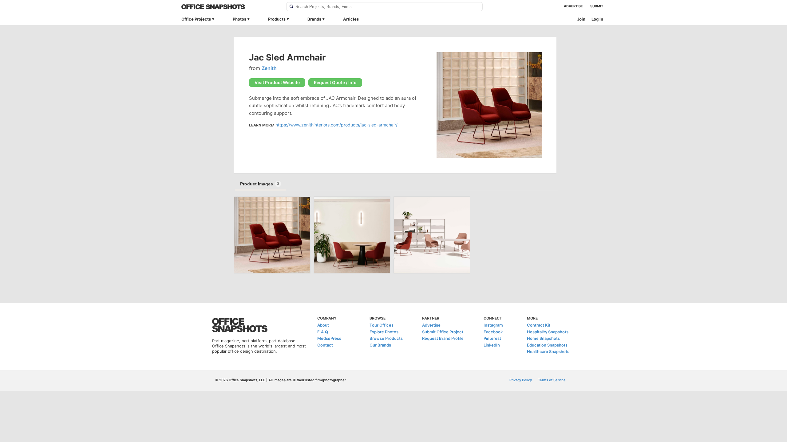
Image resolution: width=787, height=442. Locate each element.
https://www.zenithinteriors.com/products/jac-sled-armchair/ (336, 124)
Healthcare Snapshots (548, 351)
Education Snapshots (547, 345)
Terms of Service (552, 380)
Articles (351, 19)
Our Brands (380, 345)
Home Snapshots (543, 338)
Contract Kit (538, 325)
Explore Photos (384, 331)
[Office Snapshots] (229, 7)
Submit (596, 6)
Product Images (259, 183)
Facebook (493, 331)
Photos (239, 19)
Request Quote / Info (335, 82)
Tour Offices (382, 325)
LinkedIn (492, 345)
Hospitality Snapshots (547, 331)
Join (581, 19)
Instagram (493, 325)
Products (277, 19)
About (323, 325)
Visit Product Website (277, 82)
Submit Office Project (442, 331)
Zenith (269, 68)
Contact (325, 345)
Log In (597, 19)
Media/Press (329, 338)
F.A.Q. (323, 331)
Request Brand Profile (443, 338)
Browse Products (386, 338)
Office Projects (196, 19)
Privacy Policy (520, 380)
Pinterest (492, 338)
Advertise (573, 6)
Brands (314, 19)
